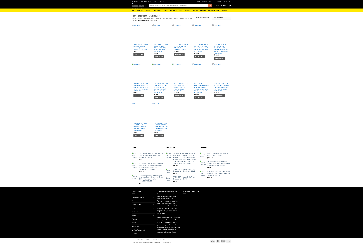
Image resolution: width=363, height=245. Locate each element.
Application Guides (137, 10)
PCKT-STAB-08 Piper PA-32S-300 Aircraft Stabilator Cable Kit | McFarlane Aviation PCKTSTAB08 (181, 87)
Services (204, 1)
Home (134, 19)
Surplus (224, 10)
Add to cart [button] (139, 54)
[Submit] (210, 5)
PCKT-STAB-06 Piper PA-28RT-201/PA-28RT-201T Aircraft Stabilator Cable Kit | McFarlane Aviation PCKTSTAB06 (140, 87)
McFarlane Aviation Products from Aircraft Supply (154, 19)
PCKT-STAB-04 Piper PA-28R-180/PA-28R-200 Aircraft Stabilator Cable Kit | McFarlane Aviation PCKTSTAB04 (201, 47)
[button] (221, 5)
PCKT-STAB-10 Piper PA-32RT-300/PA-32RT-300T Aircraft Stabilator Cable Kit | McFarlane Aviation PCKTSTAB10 (221, 87)
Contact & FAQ (227, 1)
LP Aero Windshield (213, 10)
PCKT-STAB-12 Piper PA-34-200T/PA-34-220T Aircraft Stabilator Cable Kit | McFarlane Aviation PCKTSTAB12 (161, 126)
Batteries (173, 10)
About (198, 1)
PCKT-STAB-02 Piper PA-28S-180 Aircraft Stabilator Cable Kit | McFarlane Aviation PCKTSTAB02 (161, 47)
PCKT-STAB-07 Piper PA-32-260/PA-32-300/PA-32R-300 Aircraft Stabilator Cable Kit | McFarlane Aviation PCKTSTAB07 (161, 88)
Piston (148, 10)
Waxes (180, 10)
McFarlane (203, 10)
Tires (165, 10)
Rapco (195, 10)
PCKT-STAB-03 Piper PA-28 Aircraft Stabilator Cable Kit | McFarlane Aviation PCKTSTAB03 (181, 46)
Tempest (187, 10)
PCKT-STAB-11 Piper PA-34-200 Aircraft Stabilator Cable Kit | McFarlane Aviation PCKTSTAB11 (140, 126)
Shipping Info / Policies (215, 1)
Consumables (157, 10)
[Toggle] (153, 197)
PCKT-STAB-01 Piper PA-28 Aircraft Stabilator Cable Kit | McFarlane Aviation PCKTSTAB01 (140, 46)
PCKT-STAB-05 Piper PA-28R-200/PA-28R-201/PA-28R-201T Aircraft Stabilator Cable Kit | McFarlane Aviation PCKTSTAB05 (221, 48)
